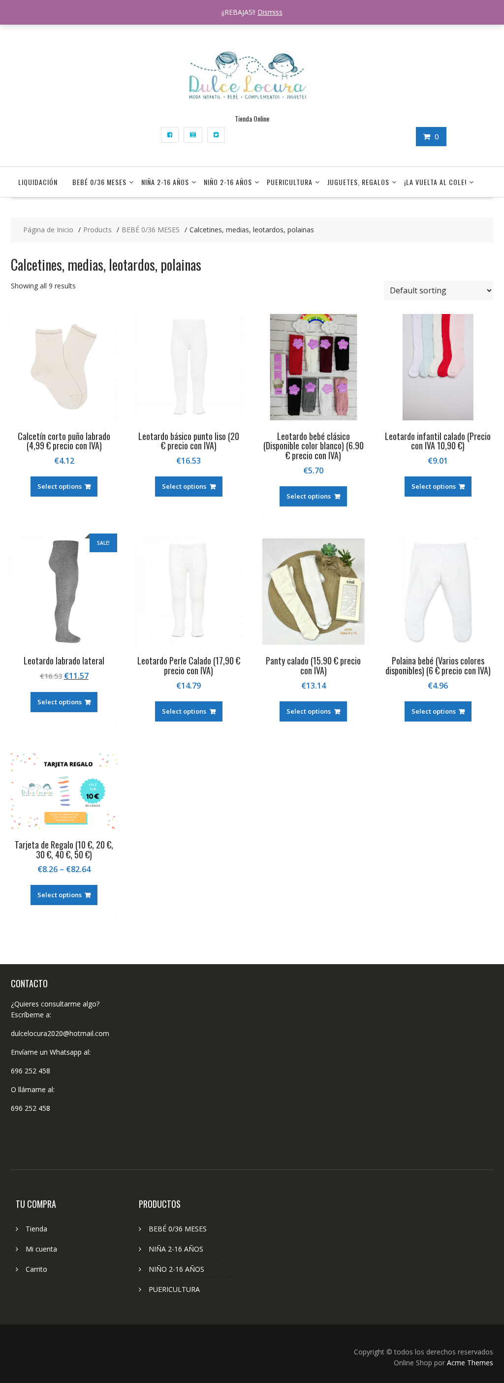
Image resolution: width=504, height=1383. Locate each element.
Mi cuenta (41, 1249)
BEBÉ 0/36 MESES (99, 182)
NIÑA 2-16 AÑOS (165, 182)
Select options (59, 486)
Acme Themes (470, 1362)
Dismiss (270, 12)
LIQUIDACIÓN (38, 182)
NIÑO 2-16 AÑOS (228, 182)
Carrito (36, 1269)
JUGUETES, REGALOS (358, 182)
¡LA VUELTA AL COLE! (435, 182)
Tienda (36, 1228)
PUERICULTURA (290, 182)
